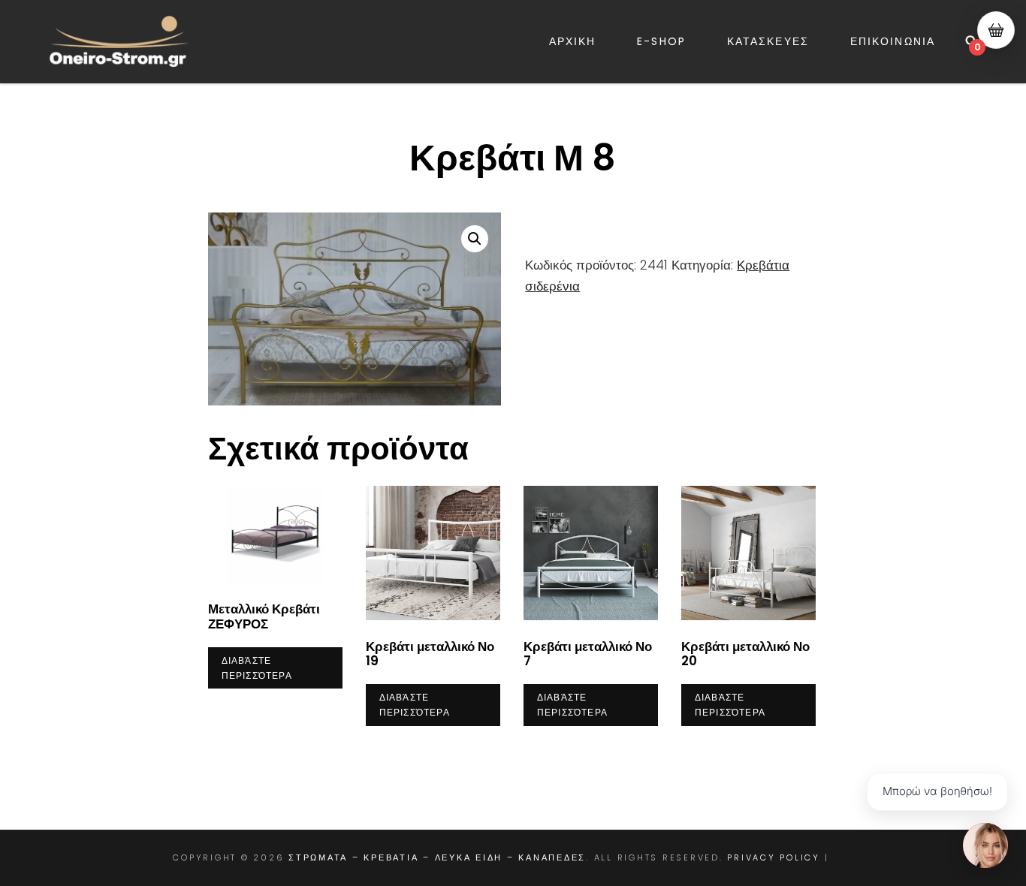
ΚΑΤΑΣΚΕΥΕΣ (768, 41)
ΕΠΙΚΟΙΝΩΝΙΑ (892, 41)
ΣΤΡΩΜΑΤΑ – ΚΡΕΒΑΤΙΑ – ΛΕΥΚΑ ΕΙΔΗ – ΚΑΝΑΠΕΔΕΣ (437, 857)
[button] (474, 238)
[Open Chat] (985, 845)
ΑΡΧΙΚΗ (572, 41)
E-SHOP (661, 41)
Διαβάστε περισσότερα (257, 668)
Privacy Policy (773, 857)
